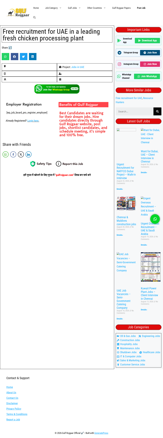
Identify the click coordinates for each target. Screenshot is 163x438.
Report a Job (13, 419)
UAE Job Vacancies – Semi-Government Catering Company (124, 299)
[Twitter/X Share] (21, 154)
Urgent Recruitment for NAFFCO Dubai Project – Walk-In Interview (126, 171)
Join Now (152, 52)
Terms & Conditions (16, 414)
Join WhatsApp (149, 76)
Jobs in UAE (77, 67)
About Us (11, 392)
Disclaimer (12, 403)
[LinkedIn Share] (28, 154)
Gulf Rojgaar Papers (121, 8)
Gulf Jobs (72, 8)
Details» (120, 189)
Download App (149, 40)
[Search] (157, 111)
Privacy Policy (13, 408)
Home (36, 8)
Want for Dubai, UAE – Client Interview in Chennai (149, 156)
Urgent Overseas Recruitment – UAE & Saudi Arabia (150, 229)
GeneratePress (101, 433)
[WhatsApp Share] (6, 154)
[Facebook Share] (13, 154)
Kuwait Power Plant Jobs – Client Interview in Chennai (149, 293)
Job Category (51, 8)
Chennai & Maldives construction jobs (126, 220)
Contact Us (12, 397)
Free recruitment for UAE (129, 98)
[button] (34, 17)
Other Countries (94, 8)
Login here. (33, 120)
